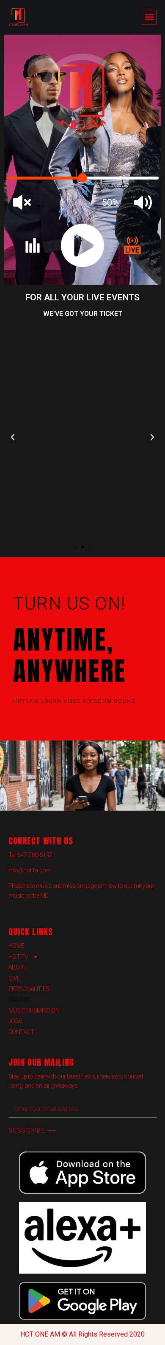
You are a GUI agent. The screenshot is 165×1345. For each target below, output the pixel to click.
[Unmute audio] (143, 202)
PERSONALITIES (29, 989)
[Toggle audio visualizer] (32, 245)
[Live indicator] (132, 245)
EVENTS (19, 999)
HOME (16, 945)
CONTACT (21, 1032)
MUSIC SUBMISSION (34, 1010)
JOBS (15, 1021)
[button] (149, 17)
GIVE (14, 978)
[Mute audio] (22, 202)
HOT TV (18, 956)
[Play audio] (82, 245)
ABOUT (17, 967)
